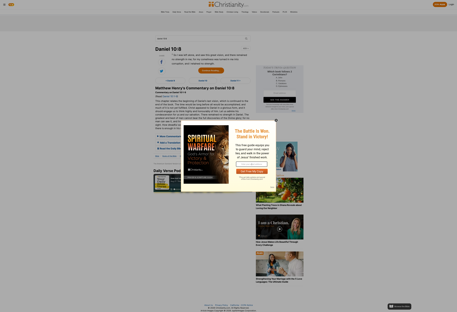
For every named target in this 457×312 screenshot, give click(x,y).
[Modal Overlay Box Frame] (228, 156)
